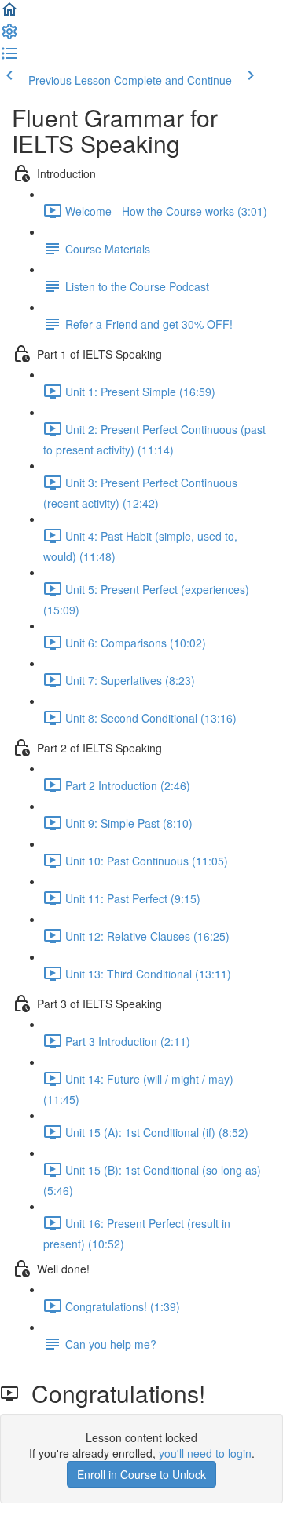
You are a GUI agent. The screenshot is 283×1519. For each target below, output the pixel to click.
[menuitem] (9, 36)
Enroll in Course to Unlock (141, 1474)
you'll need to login (205, 1453)
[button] (9, 14)
